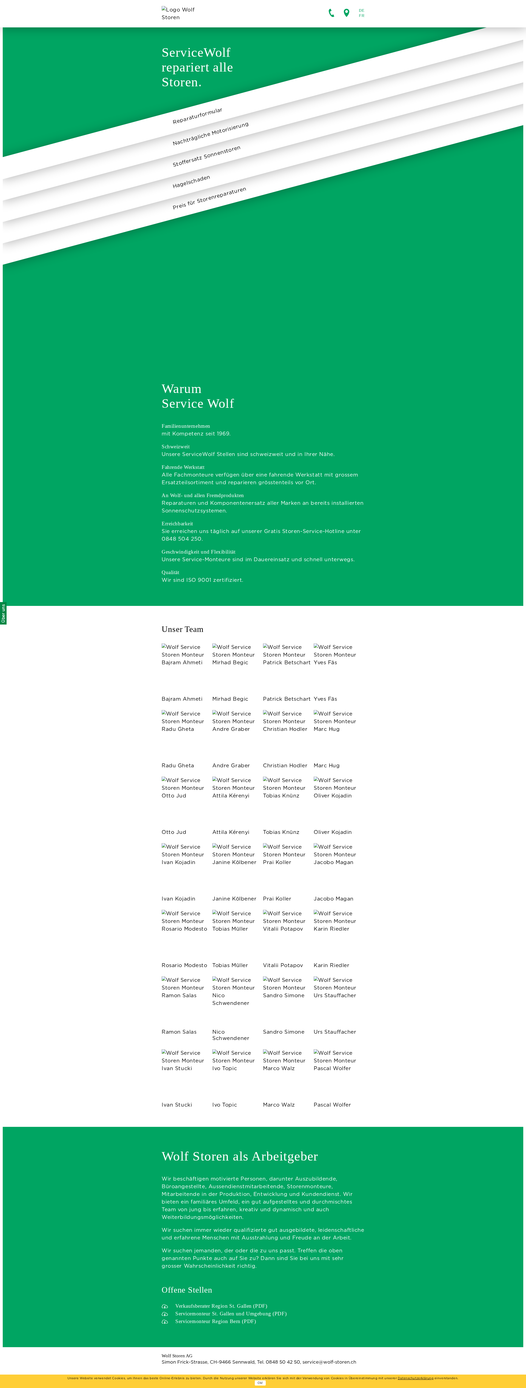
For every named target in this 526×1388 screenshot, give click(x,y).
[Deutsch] (361, 10)
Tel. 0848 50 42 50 (278, 1362)
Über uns (3, 613)
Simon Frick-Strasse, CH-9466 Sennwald (208, 1362)
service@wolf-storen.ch (329, 1362)
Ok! (260, 1383)
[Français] (361, 15)
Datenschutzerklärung (415, 1378)
